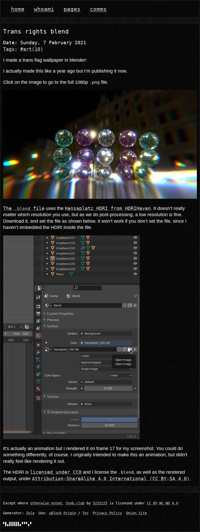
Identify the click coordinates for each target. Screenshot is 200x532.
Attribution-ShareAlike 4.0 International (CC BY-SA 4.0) (111, 478)
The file (24, 208)
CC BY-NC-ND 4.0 (162, 503)
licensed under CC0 (56, 472)
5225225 (100, 503)
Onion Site (136, 513)
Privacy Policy (107, 513)
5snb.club (75, 503)
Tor (85, 513)
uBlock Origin (62, 513)
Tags (9, 49)
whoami (44, 9)
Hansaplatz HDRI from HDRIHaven (108, 208)
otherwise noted (45, 503)
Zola (30, 513)
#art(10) (31, 49)
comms (98, 9)
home (17, 9)
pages (72, 9)
